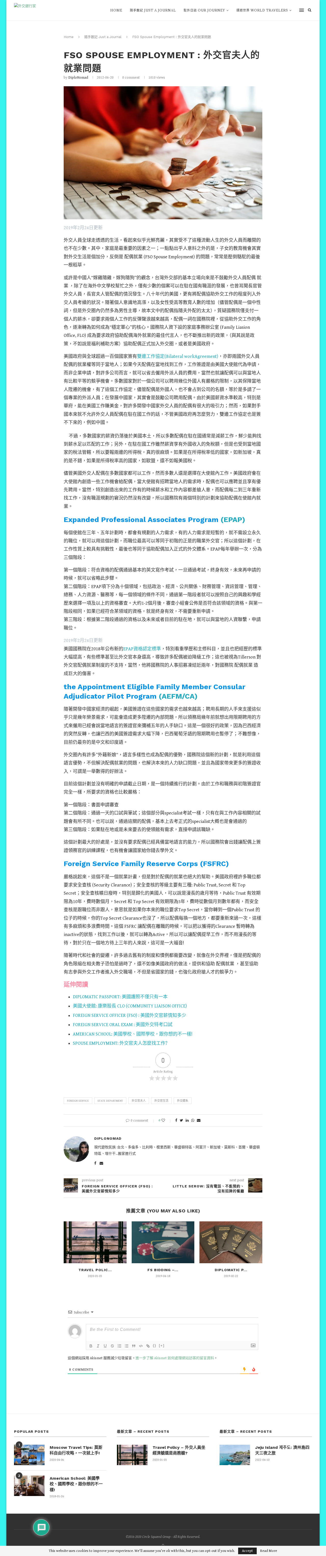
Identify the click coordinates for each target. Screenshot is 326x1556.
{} (154, 1345)
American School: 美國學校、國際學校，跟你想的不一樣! (76, 1484)
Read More (268, 1551)
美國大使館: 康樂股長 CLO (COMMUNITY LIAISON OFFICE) (130, 1006)
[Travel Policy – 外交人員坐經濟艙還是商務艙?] (95, 1242)
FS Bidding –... (162, 1270)
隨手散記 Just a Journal (153, 10)
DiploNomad (78, 78)
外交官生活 (161, 1100)
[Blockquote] (133, 1346)
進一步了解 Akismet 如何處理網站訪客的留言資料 (174, 1358)
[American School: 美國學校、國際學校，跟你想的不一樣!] (29, 1486)
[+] (162, 1345)
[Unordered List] (126, 1346)
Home (116, 10)
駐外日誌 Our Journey (204, 10)
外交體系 (182, 1100)
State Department (110, 1100)
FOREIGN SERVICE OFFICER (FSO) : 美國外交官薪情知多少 (129, 1015)
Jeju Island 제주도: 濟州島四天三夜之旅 (282, 1450)
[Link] (148, 1346)
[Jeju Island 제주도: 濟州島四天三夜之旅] (235, 1455)
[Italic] (98, 1346)
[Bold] (90, 1346)
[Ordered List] (119, 1346)
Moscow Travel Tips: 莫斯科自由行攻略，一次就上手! (76, 1450)
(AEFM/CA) (178, 696)
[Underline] (105, 1346)
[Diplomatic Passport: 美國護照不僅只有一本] (230, 1242)
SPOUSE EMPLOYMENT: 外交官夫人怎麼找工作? (120, 1043)
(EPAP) (233, 519)
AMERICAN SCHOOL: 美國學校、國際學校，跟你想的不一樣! (133, 1034)
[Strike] (112, 1346)
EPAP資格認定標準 (142, 649)
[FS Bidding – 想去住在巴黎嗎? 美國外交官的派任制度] (163, 1242)
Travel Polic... (95, 1270)
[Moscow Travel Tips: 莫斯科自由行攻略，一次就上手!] (29, 1455)
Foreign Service (78, 1100)
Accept (247, 1551)
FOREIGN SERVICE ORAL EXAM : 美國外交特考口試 (122, 1024)
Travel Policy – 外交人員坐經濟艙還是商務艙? (179, 1450)
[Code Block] (140, 1346)
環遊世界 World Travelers (262, 10)
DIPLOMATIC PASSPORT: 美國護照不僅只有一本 (120, 997)
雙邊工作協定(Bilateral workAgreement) (177, 356)
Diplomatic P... (231, 1270)
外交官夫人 (139, 1100)
